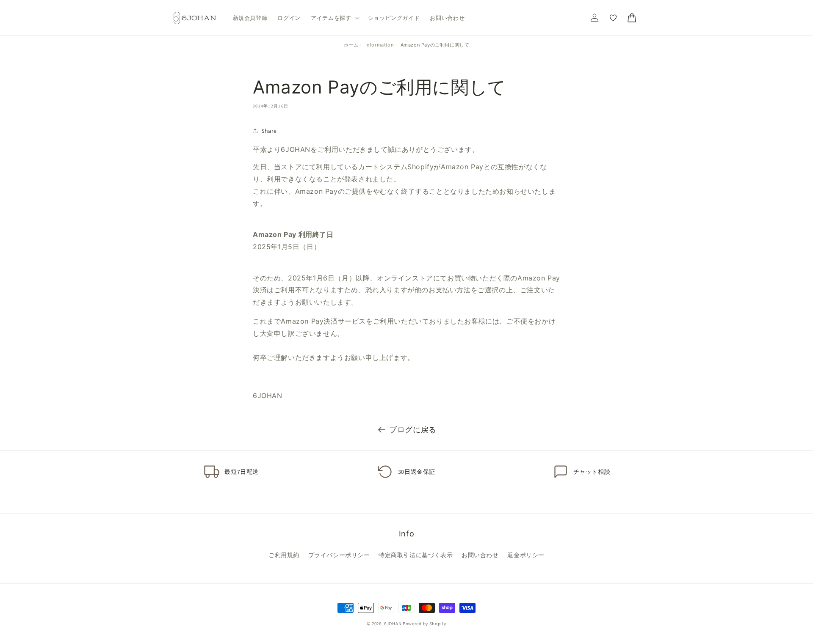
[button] (334, 18)
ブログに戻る (413, 429)
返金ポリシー (526, 554)
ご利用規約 (283, 554)
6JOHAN (392, 624)
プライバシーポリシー (339, 554)
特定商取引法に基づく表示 (416, 554)
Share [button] (269, 131)
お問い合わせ (480, 554)
